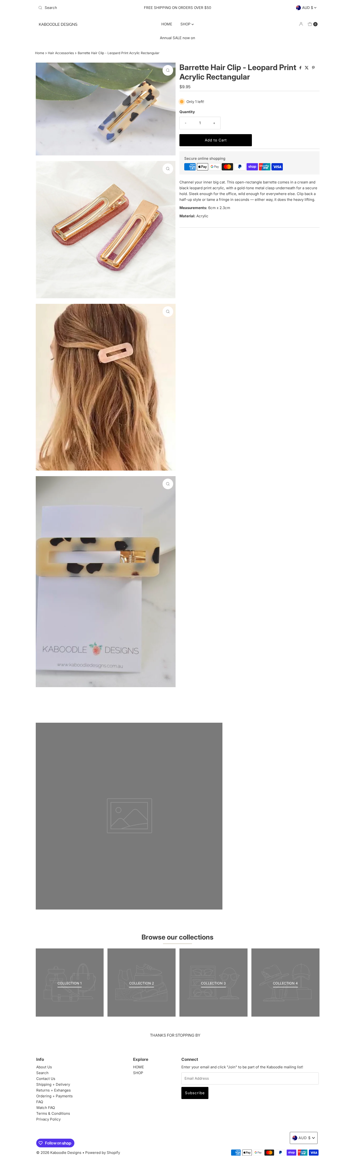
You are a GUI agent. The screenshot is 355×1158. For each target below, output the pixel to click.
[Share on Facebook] (300, 68)
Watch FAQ (45, 1107)
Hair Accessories (61, 53)
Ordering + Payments (54, 1096)
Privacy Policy (48, 1119)
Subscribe (195, 1093)
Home (39, 53)
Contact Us (45, 1078)
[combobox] (82, 8)
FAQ (39, 1102)
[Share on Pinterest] (313, 68)
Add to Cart (216, 140)
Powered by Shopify (102, 1152)
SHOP (186, 24)
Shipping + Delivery (53, 1084)
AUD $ (308, 7)
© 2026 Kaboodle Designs (58, 1152)
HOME (166, 24)
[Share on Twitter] (307, 68)
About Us (44, 1067)
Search (42, 1073)
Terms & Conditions (53, 1113)
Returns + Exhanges (53, 1090)
